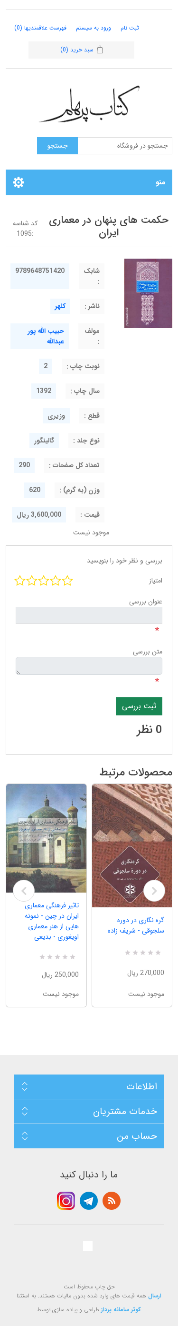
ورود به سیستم (93, 27)
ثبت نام (130, 27)
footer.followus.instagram (66, 1201)
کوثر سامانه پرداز (121, 1309)
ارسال (154, 1295)
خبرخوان (112, 1201)
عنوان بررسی (145, 601)
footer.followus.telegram (89, 1201)
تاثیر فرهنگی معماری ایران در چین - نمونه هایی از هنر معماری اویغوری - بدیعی (52, 921)
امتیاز (155, 580)
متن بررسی (147, 651)
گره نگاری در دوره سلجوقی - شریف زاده (136, 925)
